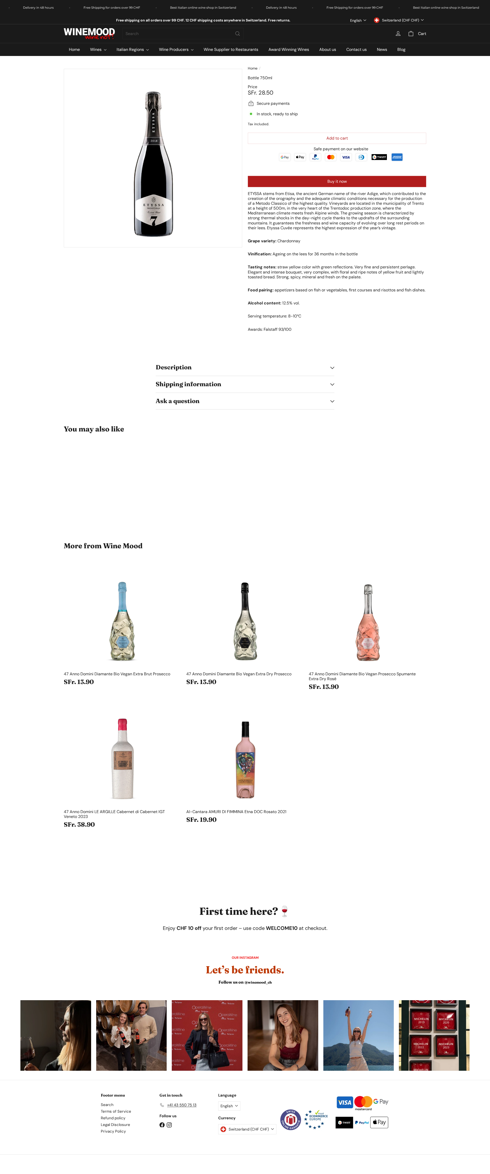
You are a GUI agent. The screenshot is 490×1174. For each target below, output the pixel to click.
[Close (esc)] (320, 510)
